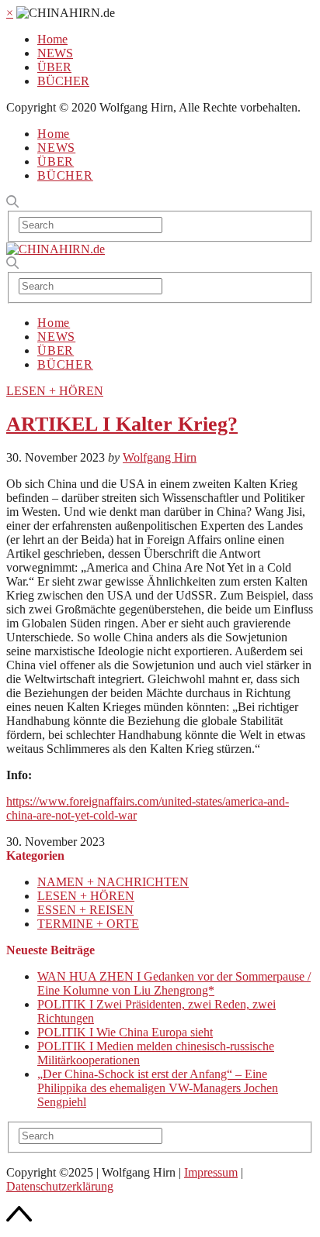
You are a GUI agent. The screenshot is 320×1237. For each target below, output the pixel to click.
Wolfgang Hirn (160, 457)
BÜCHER (63, 81)
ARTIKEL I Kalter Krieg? (122, 424)
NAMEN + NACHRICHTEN (113, 881)
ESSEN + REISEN (85, 909)
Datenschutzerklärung (59, 1186)
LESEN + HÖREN (54, 390)
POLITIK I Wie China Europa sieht (125, 1032)
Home (52, 39)
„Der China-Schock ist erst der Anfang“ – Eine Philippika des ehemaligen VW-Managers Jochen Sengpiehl (157, 1087)
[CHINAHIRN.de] (55, 249)
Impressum (211, 1172)
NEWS (55, 53)
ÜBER (54, 67)
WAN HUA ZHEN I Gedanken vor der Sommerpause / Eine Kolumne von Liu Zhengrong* (174, 983)
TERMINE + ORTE (88, 923)
